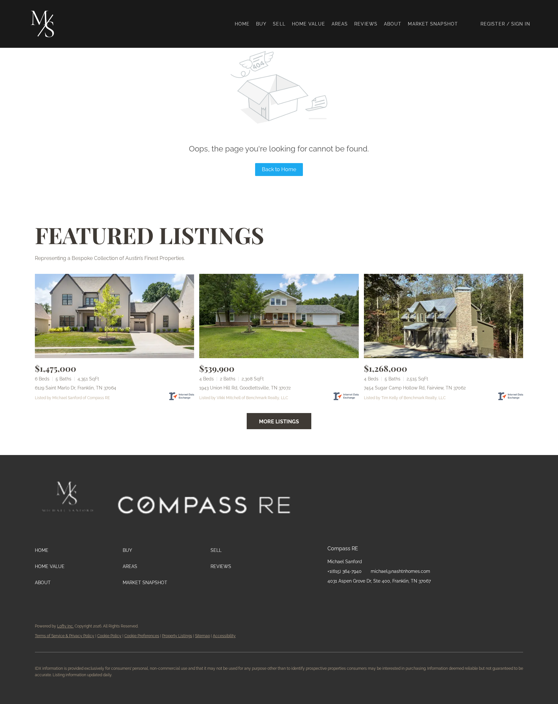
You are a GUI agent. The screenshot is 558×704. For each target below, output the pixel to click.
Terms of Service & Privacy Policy (64, 636)
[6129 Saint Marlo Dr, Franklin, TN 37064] (114, 316)
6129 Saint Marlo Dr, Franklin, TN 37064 (75, 387)
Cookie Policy (109, 636)
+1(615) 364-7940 (344, 571)
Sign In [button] (520, 23)
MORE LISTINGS (279, 422)
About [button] (393, 23)
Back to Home (279, 169)
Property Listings (177, 636)
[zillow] (358, 595)
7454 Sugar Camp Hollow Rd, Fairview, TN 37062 (415, 387)
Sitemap (202, 636)
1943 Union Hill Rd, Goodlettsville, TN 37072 (245, 387)
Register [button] (492, 23)
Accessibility (224, 636)
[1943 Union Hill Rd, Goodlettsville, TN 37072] (278, 316)
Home (242, 23)
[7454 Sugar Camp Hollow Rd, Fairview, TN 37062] (443, 316)
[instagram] (371, 595)
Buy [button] (261, 23)
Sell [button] (279, 23)
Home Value (308, 23)
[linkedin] (345, 595)
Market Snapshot (433, 23)
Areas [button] (340, 23)
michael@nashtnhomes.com (400, 571)
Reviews (365, 23)
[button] (45, 23)
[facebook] (332, 595)
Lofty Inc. (65, 626)
